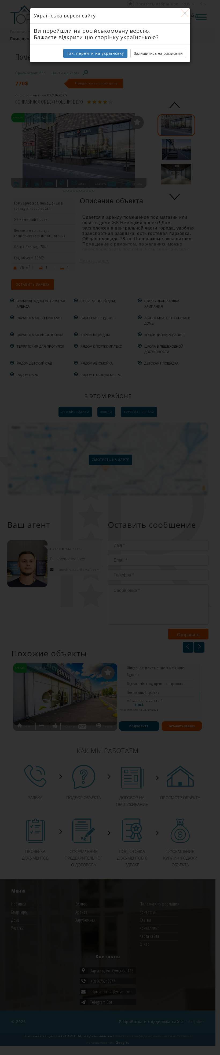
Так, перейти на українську (95, 53)
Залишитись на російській (158, 53)
